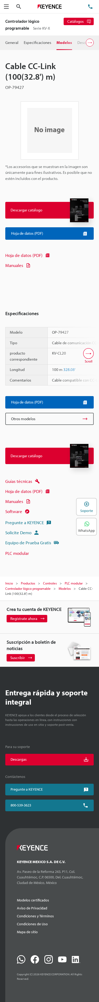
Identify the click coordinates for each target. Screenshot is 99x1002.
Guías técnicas (18, 481)
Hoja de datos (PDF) (24, 255)
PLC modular (17, 553)
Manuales (14, 265)
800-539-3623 (21, 805)
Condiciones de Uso (32, 924)
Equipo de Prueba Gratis (28, 542)
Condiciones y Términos (35, 916)
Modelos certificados (33, 900)
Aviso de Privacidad (32, 908)
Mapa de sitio (27, 932)
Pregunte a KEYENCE (24, 522)
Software (13, 511)
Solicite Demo (18, 532)
